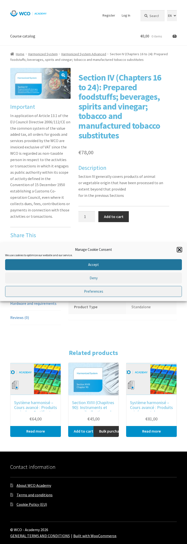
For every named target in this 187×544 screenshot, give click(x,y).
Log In (126, 15)
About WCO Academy (34, 485)
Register (109, 15)
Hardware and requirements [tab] (33, 303)
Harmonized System (43, 54)
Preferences (93, 291)
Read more (35, 431)
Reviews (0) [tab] (19, 317)
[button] (179, 249)
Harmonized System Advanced (83, 54)
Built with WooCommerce (94, 535)
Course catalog (22, 36)
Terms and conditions (35, 494)
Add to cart (113, 216)
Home (20, 54)
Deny (94, 278)
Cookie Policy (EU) (32, 504)
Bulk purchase (109, 431)
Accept (93, 264)
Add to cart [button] (83, 431)
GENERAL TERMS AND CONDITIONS (40, 535)
